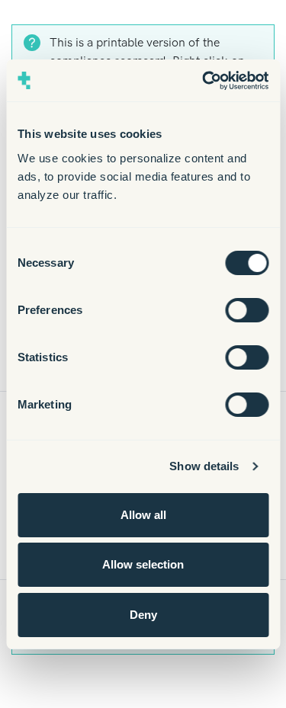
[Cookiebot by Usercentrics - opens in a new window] (203, 81)
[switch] (246, 310)
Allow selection (143, 564)
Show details (204, 466)
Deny (143, 614)
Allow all (143, 514)
